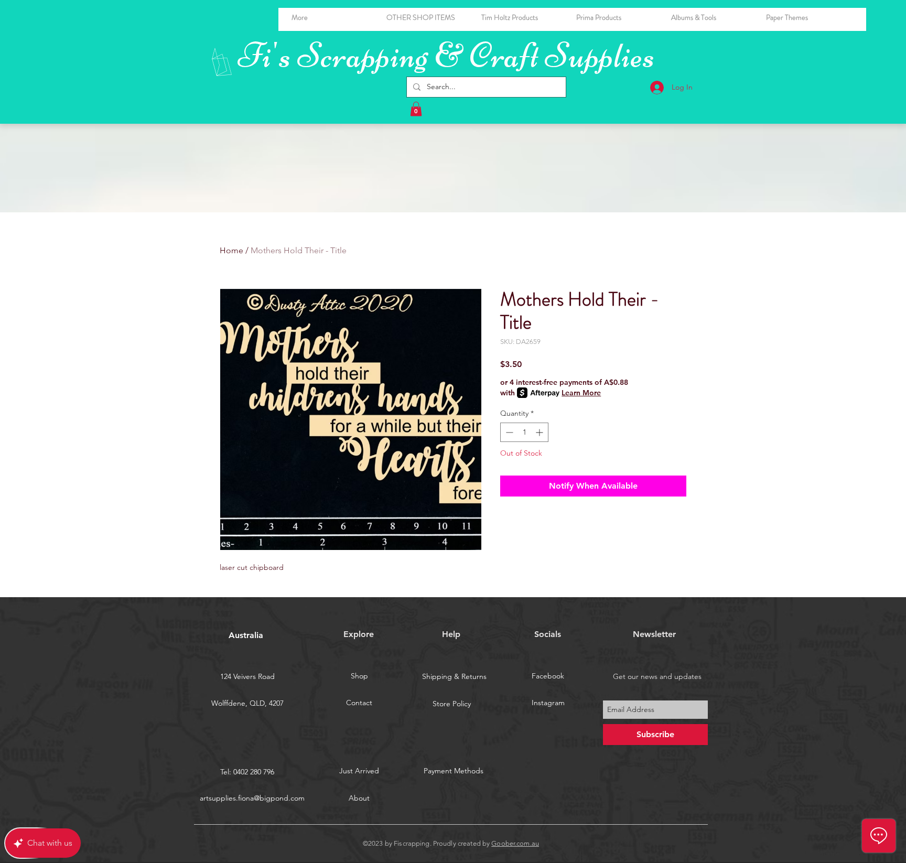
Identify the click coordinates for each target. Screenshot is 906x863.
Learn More (581, 392)
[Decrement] (508, 432)
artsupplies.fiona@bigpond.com (252, 798)
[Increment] (540, 432)
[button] (710, 17)
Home (231, 250)
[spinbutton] (524, 432)
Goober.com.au (515, 843)
